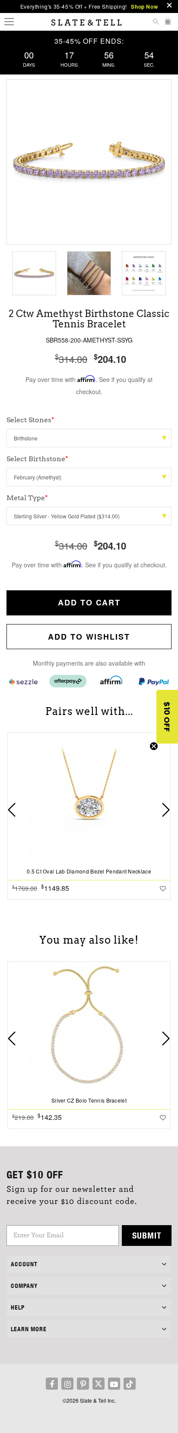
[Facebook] (52, 1384)
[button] (167, 717)
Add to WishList (89, 636)
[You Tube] (114, 1384)
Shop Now (144, 6)
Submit (147, 1235)
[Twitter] (98, 1384)
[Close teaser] (153, 746)
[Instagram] (67, 1384)
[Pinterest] (83, 1384)
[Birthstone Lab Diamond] (89, 438)
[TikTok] (130, 1384)
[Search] (155, 22)
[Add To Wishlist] (163, 888)
